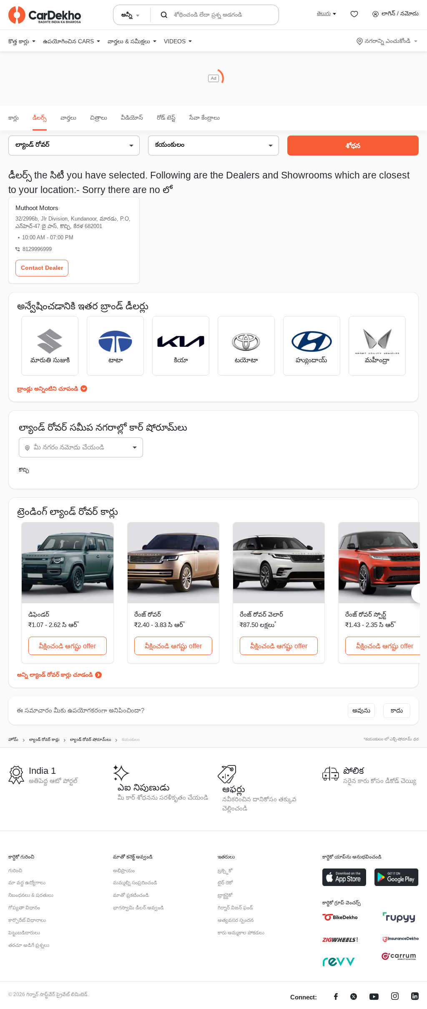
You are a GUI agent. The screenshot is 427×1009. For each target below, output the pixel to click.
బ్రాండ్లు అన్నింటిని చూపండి (47, 388)
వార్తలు (68, 117)
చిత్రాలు (98, 117)
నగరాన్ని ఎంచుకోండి (387, 41)
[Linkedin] (415, 997)
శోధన (353, 145)
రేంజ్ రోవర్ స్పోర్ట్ (365, 614)
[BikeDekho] (340, 917)
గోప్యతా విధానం (24, 908)
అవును (361, 710)
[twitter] (353, 997)
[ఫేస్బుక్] (336, 997)
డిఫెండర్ (38, 614)
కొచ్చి (24, 470)
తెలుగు (324, 13)
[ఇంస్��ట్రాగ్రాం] (395, 997)
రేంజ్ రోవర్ (147, 614)
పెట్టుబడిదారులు (24, 933)
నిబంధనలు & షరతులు (30, 895)
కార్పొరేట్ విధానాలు (27, 920)
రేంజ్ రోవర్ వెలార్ (261, 614)
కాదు (397, 710)
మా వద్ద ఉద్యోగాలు (26, 883)
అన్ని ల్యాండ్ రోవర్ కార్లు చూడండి (55, 674)
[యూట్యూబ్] (374, 997)
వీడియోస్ (132, 117)
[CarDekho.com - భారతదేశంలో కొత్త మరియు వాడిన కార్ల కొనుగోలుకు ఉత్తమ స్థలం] (44, 15)
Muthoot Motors (36, 207)
